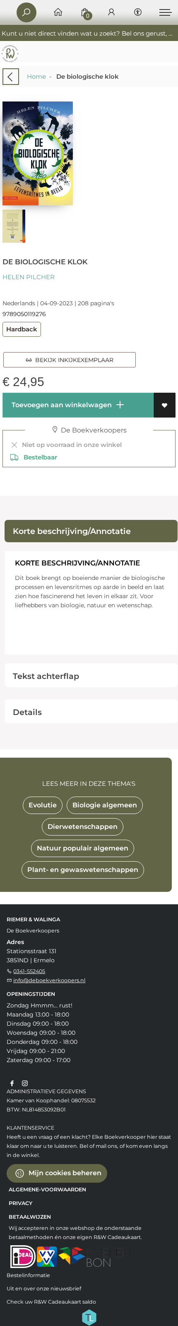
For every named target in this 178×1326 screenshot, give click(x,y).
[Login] (111, 12)
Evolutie (43, 805)
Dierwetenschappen (83, 827)
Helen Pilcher (28, 277)
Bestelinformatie (28, 1275)
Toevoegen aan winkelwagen (60, 405)
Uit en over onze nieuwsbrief (44, 1288)
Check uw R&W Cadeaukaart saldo (51, 1302)
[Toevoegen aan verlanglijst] (165, 405)
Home (36, 76)
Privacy (20, 1203)
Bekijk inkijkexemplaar (72, 360)
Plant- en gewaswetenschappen (82, 870)
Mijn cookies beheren (64, 1172)
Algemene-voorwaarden (47, 1189)
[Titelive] (89, 1316)
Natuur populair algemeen (82, 848)
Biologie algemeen (104, 805)
